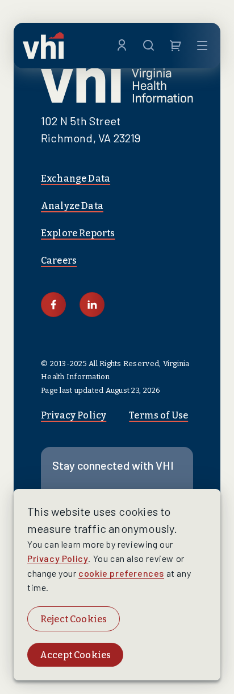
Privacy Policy (73, 415)
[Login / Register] (122, 45)
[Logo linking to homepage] (43, 45)
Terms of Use (158, 415)
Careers (59, 260)
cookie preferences (121, 573)
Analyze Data (72, 205)
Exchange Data (75, 178)
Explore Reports (78, 233)
